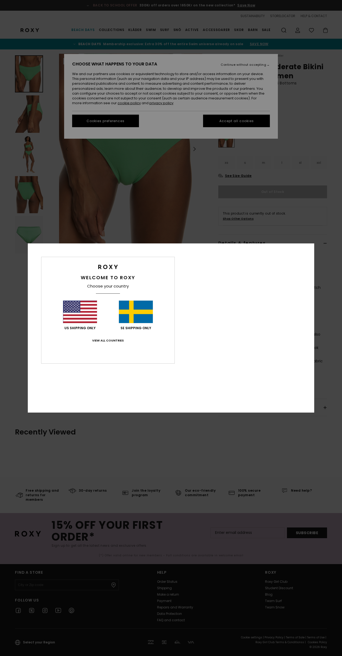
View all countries (108, 340)
